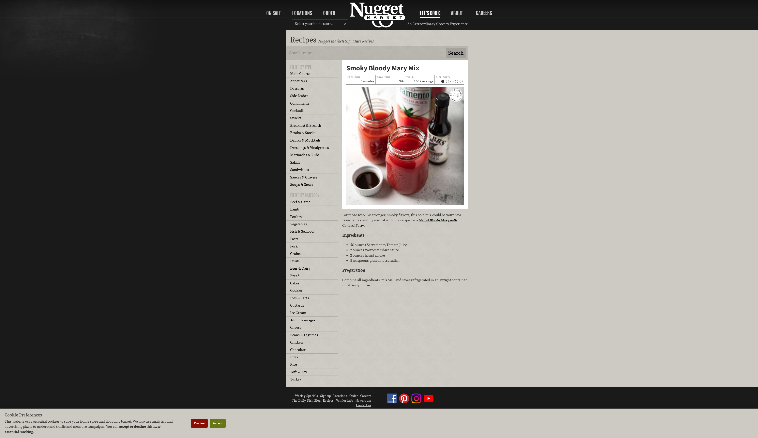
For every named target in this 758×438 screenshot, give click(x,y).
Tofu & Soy (298, 372)
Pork (294, 246)
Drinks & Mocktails (305, 140)
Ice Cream (298, 313)
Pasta (294, 239)
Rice (293, 364)
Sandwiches (299, 169)
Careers (484, 13)
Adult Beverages (302, 320)
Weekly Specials (306, 396)
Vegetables (298, 224)
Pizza (294, 357)
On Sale (273, 13)
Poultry (296, 216)
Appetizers (298, 81)
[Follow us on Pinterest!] (404, 402)
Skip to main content (19, 3)
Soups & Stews (301, 184)
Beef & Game (300, 202)
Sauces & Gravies (303, 177)
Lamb (294, 209)
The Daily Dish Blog (306, 400)
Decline (199, 423)
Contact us (363, 405)
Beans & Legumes (304, 335)
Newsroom (363, 400)
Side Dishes (299, 95)
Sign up (325, 396)
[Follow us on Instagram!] (416, 402)
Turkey (295, 379)
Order (329, 13)
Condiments (299, 103)
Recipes (328, 400)
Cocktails (297, 110)
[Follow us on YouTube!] (428, 402)
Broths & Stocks (302, 132)
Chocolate (298, 349)
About (457, 13)
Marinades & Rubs (304, 155)
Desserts (297, 88)
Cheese (295, 327)
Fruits (295, 261)
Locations (302, 13)
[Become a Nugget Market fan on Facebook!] (392, 402)
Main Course (300, 73)
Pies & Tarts (299, 298)
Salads (295, 162)
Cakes (294, 283)
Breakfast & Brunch (305, 125)
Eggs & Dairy (300, 268)
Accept (217, 423)
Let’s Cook (430, 13)
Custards (297, 305)
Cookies (296, 290)
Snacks (295, 118)
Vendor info (344, 400)
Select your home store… (314, 23)
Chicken (296, 342)
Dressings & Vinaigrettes (309, 147)
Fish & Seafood (302, 231)
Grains (295, 253)
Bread (294, 276)
